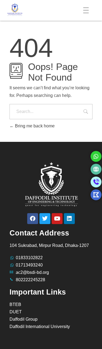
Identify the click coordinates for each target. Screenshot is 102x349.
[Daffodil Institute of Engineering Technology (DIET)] (15, 9)
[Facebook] (32, 218)
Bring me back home (34, 126)
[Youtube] (57, 218)
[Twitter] (44, 218)
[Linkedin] (69, 218)
